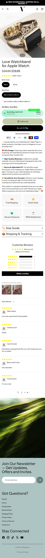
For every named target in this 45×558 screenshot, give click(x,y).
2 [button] (21, 392)
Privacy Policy (7, 517)
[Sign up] (39, 480)
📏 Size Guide (11, 228)
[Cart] (42, 9)
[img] (7, 308)
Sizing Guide (6, 506)
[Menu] (2, 9)
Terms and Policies (22, 552)
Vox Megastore (25, 547)
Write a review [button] (22, 273)
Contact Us (6, 525)
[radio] (22, 113)
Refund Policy (7, 510)
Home (4, 503)
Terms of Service (8, 521)
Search (4, 499)
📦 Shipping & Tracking (17, 234)
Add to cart (24, 121)
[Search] (7, 9)
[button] (7, 76)
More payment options (22, 133)
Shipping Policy (7, 514)
